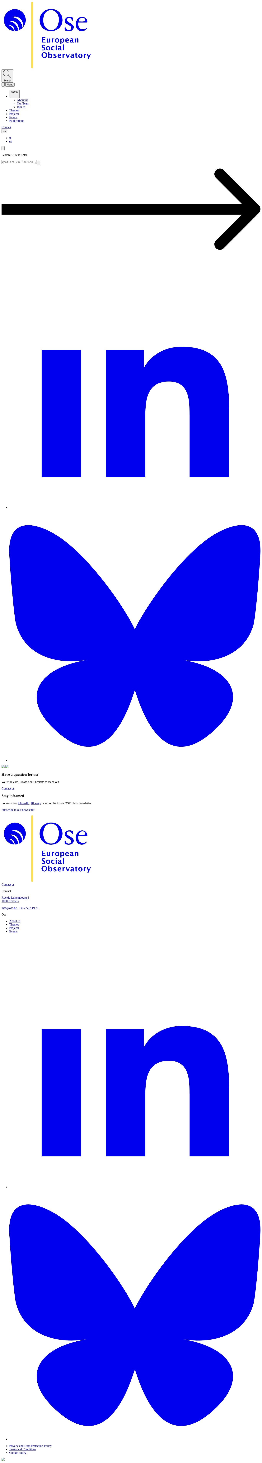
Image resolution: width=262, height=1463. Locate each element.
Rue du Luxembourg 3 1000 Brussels (15, 899)
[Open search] (3, 85)
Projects (14, 928)
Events (13, 931)
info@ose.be (9, 908)
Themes (14, 924)
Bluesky (36, 803)
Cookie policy (17, 1452)
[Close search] (3, 148)
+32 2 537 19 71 (28, 908)
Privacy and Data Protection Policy (30, 1445)
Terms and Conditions (22, 1449)
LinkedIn (23, 803)
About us (14, 921)
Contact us (8, 884)
